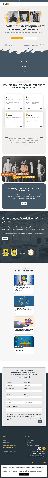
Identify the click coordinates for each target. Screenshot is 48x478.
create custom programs (30, 38)
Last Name (27, 382)
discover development (17, 38)
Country (8, 394)
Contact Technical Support (32, 445)
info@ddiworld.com (30, 444)
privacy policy (10, 418)
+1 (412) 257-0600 (30, 442)
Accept (24, 474)
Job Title (8, 400)
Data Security (6, 442)
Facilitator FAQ (6, 444)
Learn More (8, 108)
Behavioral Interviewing (7, 451)
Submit (40, 421)
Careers (4, 440)
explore (5, 238)
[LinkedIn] (26, 463)
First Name (8, 382)
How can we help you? (12, 406)
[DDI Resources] (44, 463)
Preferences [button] (40, 471)
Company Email (10, 388)
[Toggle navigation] (45, 4)
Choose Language (24, 0)
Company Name (28, 400)
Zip (25, 394)
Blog (15, 451)
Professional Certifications (9, 445)
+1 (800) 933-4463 (26, 377)
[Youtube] (32, 463)
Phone (26, 388)
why (24, 203)
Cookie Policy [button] (15, 471)
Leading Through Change (8, 453)
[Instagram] (38, 463)
